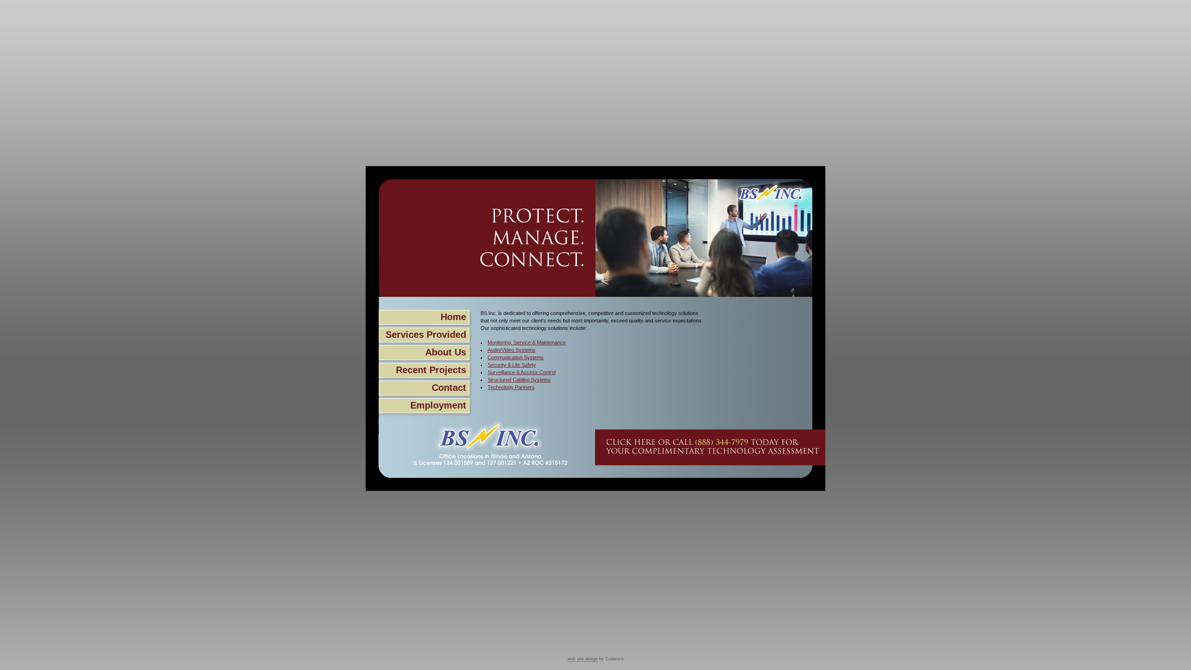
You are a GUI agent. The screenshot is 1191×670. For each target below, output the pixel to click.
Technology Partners (511, 387)
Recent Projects (431, 370)
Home (453, 317)
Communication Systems (516, 357)
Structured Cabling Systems (519, 379)
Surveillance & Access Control (521, 372)
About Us (445, 352)
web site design (583, 659)
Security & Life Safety (512, 365)
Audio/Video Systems (511, 350)
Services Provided (426, 334)
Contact (449, 387)
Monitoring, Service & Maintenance (527, 342)
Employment (438, 405)
